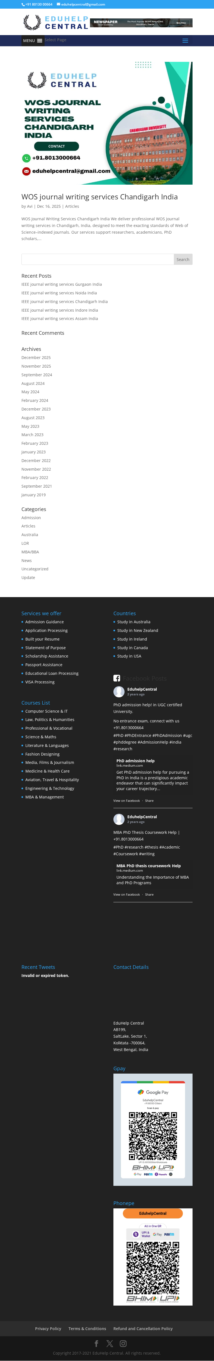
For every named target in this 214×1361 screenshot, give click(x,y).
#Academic (169, 847)
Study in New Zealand (137, 630)
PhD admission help (135, 760)
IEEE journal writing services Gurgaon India (61, 284)
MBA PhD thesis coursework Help (148, 865)
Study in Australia (133, 621)
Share (149, 800)
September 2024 (36, 374)
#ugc (187, 735)
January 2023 (33, 452)
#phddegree (125, 742)
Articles (72, 206)
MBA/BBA (30, 551)
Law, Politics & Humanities (49, 719)
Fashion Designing (42, 754)
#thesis (151, 847)
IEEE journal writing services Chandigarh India (64, 301)
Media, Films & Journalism (49, 762)
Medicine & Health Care (47, 771)
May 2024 (30, 391)
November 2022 (36, 469)
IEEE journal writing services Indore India (59, 310)
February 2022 (34, 477)
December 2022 (36, 460)
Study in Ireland (132, 639)
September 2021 (36, 486)
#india (175, 742)
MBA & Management (44, 797)
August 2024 (33, 383)
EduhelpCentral (142, 689)
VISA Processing (40, 682)
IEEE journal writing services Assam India (59, 318)
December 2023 (36, 409)
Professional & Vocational (48, 728)
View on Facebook (126, 800)
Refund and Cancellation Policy (143, 1328)
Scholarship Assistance (46, 656)
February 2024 (34, 400)
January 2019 (33, 494)
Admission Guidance (44, 621)
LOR (25, 543)
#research (122, 748)
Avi (30, 206)
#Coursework (125, 853)
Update (28, 577)
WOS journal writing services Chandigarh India (99, 197)
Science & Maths (40, 736)
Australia (29, 534)
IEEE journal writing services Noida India (59, 292)
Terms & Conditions (87, 1328)
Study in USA (129, 656)
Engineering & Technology (49, 788)
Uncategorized (34, 568)
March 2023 (32, 434)
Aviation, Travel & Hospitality (52, 779)
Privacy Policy (48, 1328)
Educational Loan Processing (52, 673)
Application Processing (46, 630)
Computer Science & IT (46, 711)
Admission (31, 517)
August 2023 (33, 417)
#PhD (118, 735)
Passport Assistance (43, 664)
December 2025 (36, 357)
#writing (147, 853)
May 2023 (30, 426)
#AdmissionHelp (153, 742)
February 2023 (34, 443)
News (26, 560)
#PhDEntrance (138, 735)
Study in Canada (132, 647)
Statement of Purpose (45, 647)
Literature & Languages (47, 745)
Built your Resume (42, 639)
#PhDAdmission (167, 735)
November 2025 (36, 366)
